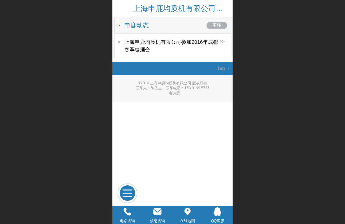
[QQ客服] (218, 211)
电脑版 (174, 93)
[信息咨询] (157, 211)
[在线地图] (187, 211)
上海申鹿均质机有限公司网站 (182, 8)
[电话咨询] (127, 211)
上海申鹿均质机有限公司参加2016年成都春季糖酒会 (171, 45)
